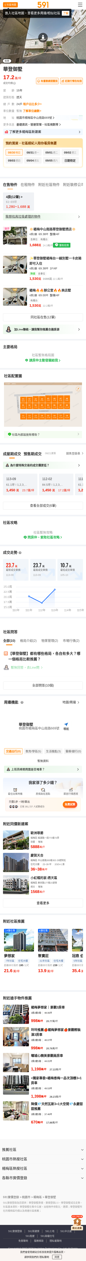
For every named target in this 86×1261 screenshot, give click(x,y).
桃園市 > (27, 1197)
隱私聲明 (44, 1257)
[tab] (12, 454)
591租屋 (30, 1236)
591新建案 (33, 1231)
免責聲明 (23, 1241)
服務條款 (39, 1241)
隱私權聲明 (56, 1241)
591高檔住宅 (47, 1236)
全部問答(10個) (43, 685)
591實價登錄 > (12, 1197)
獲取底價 (64, 245)
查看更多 (43, 903)
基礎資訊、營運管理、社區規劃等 (37, 124)
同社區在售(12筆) (43, 317)
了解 (65, 13)
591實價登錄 (15, 1231)
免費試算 (70, 804)
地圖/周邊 (69, 702)
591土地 (49, 1231)
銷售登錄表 (73, 453)
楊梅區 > (38, 1197)
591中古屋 (66, 1231)
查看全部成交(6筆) (43, 505)
